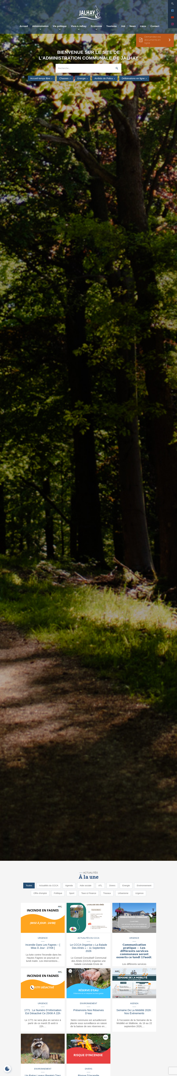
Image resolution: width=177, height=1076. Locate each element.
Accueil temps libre (40, 78)
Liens (143, 26)
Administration (40, 26)
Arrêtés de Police (104, 78)
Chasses (64, 78)
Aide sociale (85, 885)
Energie (81, 78)
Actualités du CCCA (48, 885)
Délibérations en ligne (133, 78)
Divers (112, 885)
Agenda (69, 885)
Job (123, 26)
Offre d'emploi (40, 893)
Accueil (24, 26)
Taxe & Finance (88, 893)
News (133, 26)
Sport (71, 893)
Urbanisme (123, 893)
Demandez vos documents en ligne (152, 39)
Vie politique (60, 26)
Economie (96, 26)
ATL (100, 885)
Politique (58, 893)
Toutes (29, 885)
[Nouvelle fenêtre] (172, 10)
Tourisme (111, 26)
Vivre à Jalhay (78, 26)
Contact (155, 26)
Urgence (139, 893)
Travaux (107, 893)
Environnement (144, 885)
